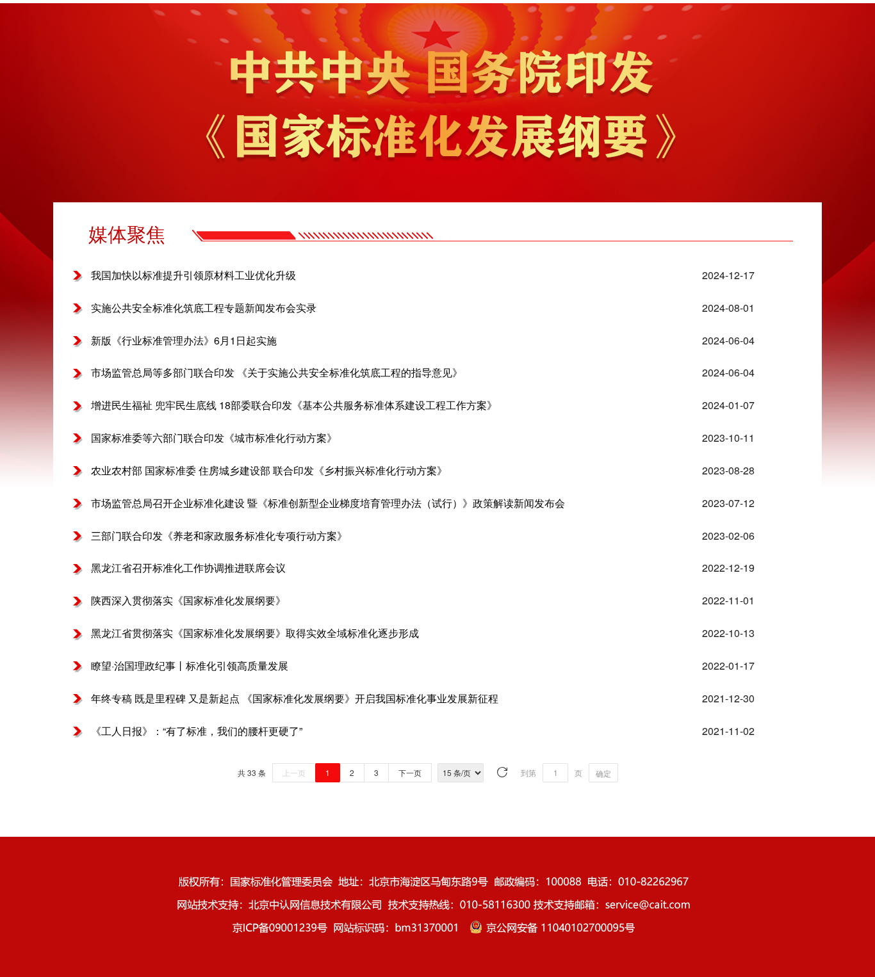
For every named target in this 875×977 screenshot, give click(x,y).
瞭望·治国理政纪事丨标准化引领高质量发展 (189, 666)
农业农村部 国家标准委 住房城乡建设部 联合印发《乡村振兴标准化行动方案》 (269, 471)
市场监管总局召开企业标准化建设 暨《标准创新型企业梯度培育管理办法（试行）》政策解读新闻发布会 (328, 503)
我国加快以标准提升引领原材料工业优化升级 (193, 275)
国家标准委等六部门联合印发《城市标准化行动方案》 (214, 438)
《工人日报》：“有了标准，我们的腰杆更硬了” (196, 731)
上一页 (294, 772)
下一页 (409, 772)
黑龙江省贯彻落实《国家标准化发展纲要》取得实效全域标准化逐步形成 (255, 633)
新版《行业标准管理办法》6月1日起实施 (184, 341)
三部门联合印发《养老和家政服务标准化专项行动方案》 (219, 536)
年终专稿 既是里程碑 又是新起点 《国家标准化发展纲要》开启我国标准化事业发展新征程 (294, 698)
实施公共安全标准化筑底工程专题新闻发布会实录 (203, 308)
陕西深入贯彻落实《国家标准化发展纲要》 (188, 600)
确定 (603, 773)
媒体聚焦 (126, 234)
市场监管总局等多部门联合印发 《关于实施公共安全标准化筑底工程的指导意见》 (276, 373)
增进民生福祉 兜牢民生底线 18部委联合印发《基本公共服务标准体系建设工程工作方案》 (294, 405)
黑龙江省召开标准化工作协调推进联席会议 (188, 568)
